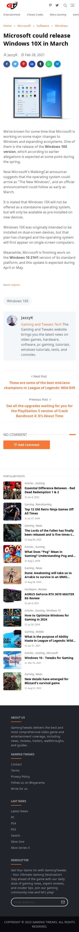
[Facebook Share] (6, 64)
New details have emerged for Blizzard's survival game (46, 681)
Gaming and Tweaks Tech (41, 324)
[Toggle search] (65, 5)
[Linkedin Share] (32, 64)
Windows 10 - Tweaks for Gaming (49, 658)
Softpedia (15, 284)
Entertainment (11, 14)
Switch (15, 835)
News (39, 525)
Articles (29, 483)
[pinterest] (50, 5)
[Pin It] (23, 64)
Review (42, 589)
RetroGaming (43, 504)
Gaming (40, 483)
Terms (15, 770)
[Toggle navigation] (72, 5)
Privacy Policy (20, 776)
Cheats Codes (35, 14)
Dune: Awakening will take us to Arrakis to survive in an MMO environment (48, 577)
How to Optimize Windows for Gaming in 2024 (47, 617)
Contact (16, 764)
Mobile (40, 632)
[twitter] (57, 5)
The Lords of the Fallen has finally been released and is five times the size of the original (50, 534)
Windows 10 (54, 610)
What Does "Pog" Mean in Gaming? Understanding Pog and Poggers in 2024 (49, 556)
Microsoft (52, 653)
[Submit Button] (63, 902)
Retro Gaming (58, 14)
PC (13, 817)
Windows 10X (17, 301)
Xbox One (17, 842)
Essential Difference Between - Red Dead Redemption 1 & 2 (50, 490)
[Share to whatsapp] (49, 64)
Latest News (19, 811)
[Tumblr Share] (40, 64)
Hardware (31, 589)
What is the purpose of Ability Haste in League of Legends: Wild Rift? (49, 641)
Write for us (19, 789)
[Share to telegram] (57, 64)
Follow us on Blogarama (28, 783)
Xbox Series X (20, 848)
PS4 (13, 823)
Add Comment (28, 445)
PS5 (13, 829)
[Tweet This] (15, 64)
